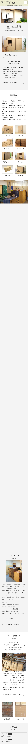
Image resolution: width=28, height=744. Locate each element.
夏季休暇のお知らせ (6, 736)
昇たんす (20, 135)
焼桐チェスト (7, 162)
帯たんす (20, 162)
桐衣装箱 (7, 175)
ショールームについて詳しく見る (10, 624)
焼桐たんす (20, 149)
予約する (13, 618)
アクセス (6, 618)
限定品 (20, 175)
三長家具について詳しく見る (10, 82)
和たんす (7, 135)
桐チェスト (7, 149)
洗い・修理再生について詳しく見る (12, 694)
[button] (12, 21)
